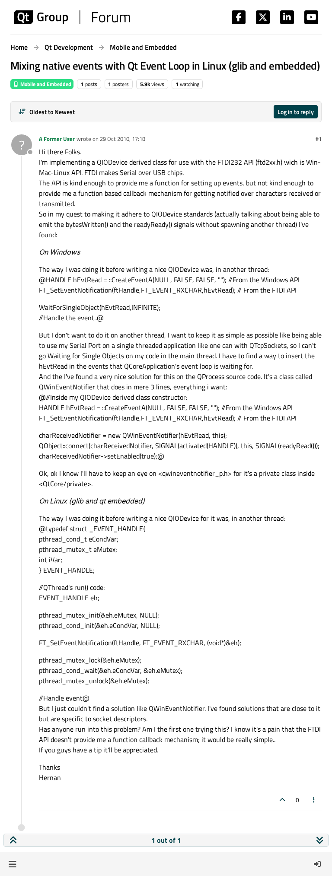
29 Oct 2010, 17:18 (122, 138)
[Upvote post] (282, 799)
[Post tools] (314, 799)
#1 (319, 138)
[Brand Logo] (72, 17)
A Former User (57, 138)
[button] (12, 864)
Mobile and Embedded (45, 84)
